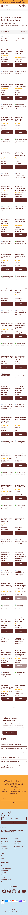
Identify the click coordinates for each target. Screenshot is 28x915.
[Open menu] (2, 6)
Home (2, 9)
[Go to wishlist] (20, 6)
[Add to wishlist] (11, 38)
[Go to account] (17, 6)
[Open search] (25, 6)
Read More (24, 25)
